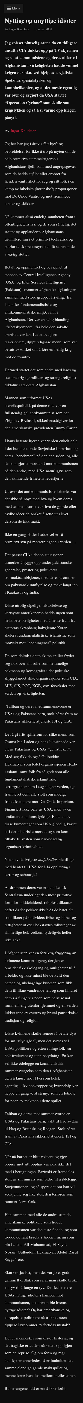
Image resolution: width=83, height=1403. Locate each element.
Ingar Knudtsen (23, 130)
